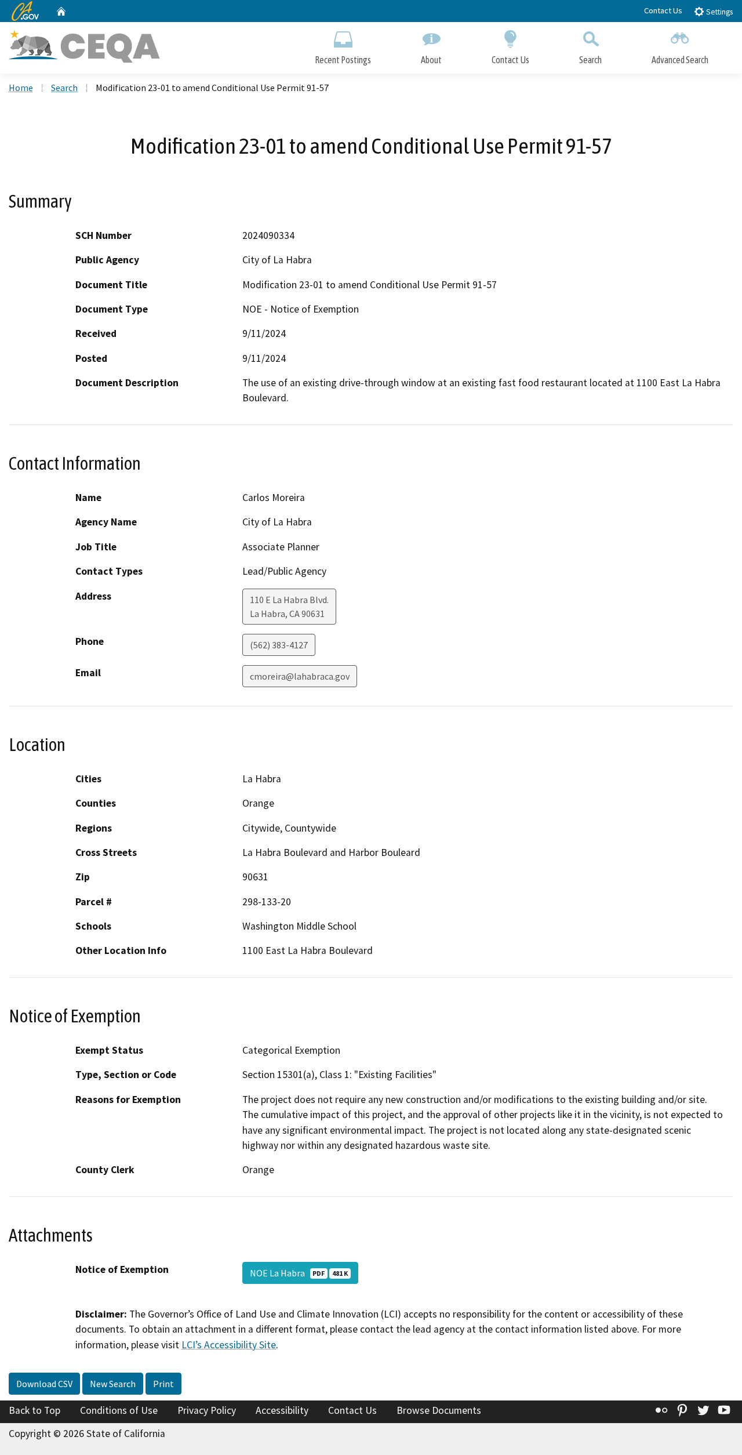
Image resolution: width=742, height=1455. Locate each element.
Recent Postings (343, 60)
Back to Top (34, 1410)
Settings (718, 12)
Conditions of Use (119, 1410)
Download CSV (44, 1383)
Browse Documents (439, 1410)
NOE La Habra (299, 1273)
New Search (113, 1383)
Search (590, 60)
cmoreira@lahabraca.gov (300, 676)
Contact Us (663, 10)
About (431, 60)
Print (163, 1383)
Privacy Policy (206, 1410)
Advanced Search (680, 60)
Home (21, 87)
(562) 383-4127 (279, 645)
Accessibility (282, 1410)
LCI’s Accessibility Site (228, 1344)
